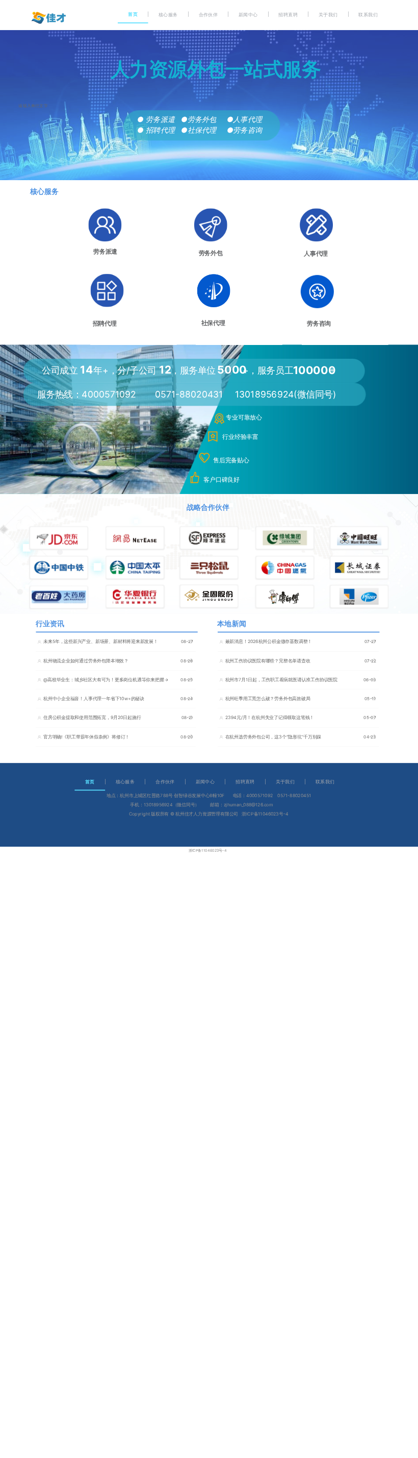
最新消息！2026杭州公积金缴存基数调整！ (268, 642)
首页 (133, 14)
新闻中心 (248, 14)
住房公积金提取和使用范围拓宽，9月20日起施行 (92, 717)
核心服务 (168, 14)
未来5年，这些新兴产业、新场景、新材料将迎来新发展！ (100, 642)
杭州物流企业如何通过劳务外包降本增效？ (85, 660)
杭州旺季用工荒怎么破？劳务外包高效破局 (267, 698)
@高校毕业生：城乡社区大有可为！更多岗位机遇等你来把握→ (105, 679)
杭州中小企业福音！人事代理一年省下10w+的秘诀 (93, 698)
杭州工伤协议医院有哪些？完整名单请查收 (267, 660)
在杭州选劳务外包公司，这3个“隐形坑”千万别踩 (273, 736)
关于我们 (328, 14)
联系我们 (367, 14)
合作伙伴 (208, 14)
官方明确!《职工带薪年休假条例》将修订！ (86, 736)
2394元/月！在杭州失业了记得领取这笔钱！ (270, 717)
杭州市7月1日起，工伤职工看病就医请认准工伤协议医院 (281, 679)
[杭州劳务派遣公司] (48, 18)
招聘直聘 (287, 14)
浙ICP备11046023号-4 (208, 850)
